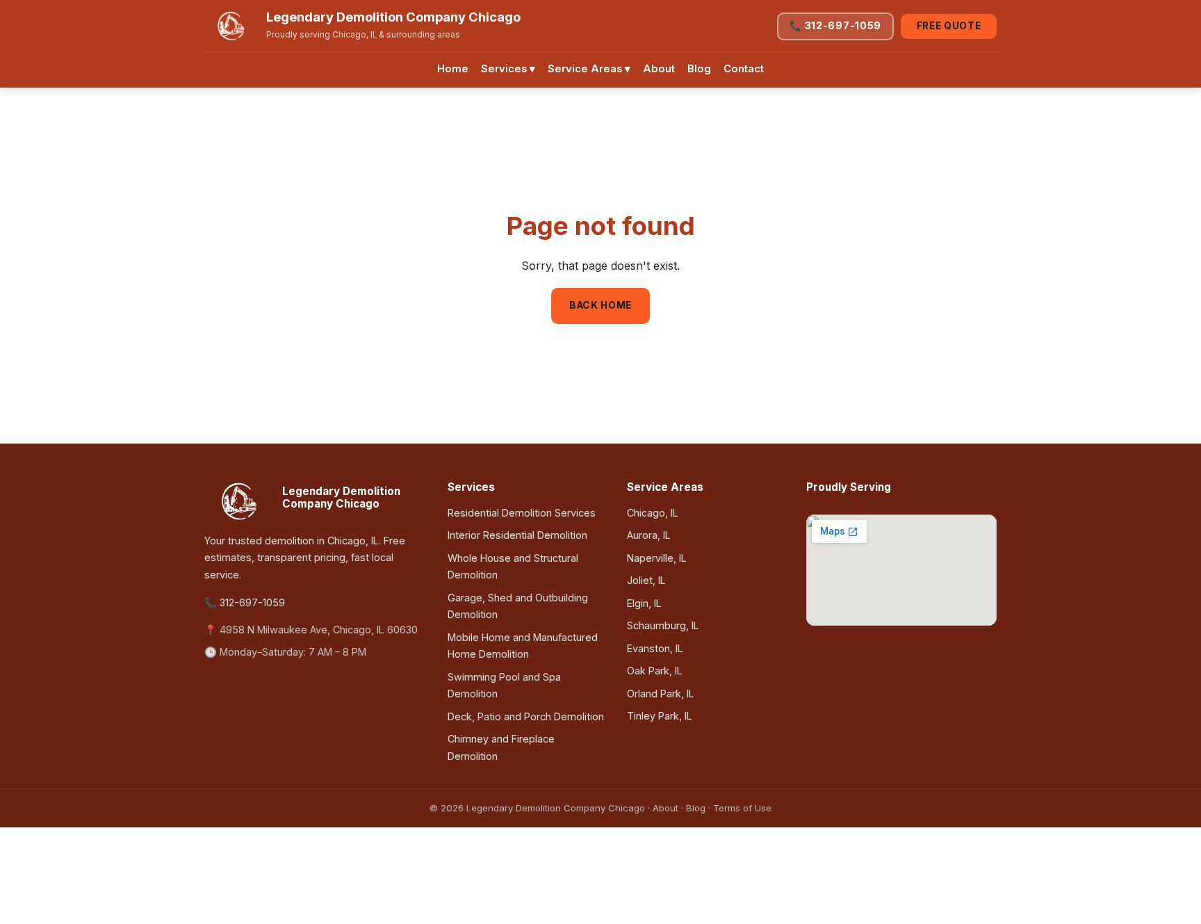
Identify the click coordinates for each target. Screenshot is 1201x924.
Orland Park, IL (660, 693)
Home (452, 69)
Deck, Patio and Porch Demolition (526, 716)
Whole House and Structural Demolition (513, 566)
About (659, 69)
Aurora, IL (649, 535)
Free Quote (949, 25)
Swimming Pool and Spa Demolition (504, 685)
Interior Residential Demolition (517, 535)
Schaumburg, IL (663, 625)
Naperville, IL (657, 558)
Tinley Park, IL (659, 716)
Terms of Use (742, 807)
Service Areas (589, 69)
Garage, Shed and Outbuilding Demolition (518, 606)
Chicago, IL (652, 513)
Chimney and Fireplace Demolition (501, 747)
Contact (744, 69)
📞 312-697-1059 (835, 25)
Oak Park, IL (655, 670)
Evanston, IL (655, 648)
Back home (600, 305)
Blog (699, 69)
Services (508, 69)
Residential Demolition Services (522, 513)
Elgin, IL (644, 603)
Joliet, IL (646, 580)
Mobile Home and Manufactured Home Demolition (523, 645)
